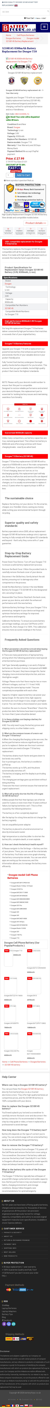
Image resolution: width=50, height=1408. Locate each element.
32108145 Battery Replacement (19, 41)
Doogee (17, 127)
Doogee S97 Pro (16, 905)
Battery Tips (7, 1314)
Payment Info (10, 1244)
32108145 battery (12, 1065)
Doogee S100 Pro (17, 889)
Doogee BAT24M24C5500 (19, 902)
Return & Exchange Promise (17, 1240)
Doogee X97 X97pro (17, 922)
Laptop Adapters (9, 1311)
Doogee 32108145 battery (32, 1089)
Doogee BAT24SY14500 (19, 918)
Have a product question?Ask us (20, 180)
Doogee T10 (15, 938)
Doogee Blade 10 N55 (18, 928)
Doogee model (33, 38)
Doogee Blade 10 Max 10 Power (22, 886)
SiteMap (5, 1305)
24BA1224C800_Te (22, 114)
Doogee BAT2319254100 (19, 925)
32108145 (9, 308)
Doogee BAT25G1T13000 (19, 892)
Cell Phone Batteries (25, 35)
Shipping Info (10, 1248)
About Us (8, 1236)
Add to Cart (23, 175)
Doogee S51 (15, 932)
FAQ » (4, 1276)
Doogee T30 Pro (16, 935)
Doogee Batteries (13, 38)
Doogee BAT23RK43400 (19, 909)
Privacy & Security (13, 1232)
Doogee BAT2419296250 (19, 896)
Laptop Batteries (9, 1308)
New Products (10, 1256)
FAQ (40, 1400)
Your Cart (30, 18)
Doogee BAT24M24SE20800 (20, 899)
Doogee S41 (15, 912)
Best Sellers (10, 1252)
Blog (4, 1317)
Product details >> (35, 223)
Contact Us (26, 1400)
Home (8, 35)
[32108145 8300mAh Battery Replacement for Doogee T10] (25, 60)
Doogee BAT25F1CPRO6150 (20, 883)
